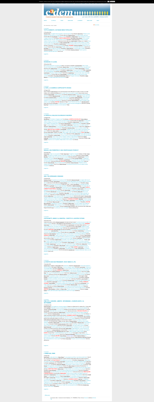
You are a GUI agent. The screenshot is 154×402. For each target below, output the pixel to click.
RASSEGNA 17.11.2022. (50, 62)
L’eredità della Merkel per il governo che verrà (63, 332)
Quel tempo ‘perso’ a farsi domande (54, 184)
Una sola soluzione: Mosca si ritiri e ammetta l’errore (80, 67)
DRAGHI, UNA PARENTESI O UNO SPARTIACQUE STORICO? (61, 150)
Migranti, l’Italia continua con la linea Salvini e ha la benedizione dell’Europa (71, 233)
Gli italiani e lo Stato (62, 36)
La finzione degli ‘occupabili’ (79, 48)
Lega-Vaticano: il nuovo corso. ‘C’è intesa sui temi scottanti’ (72, 313)
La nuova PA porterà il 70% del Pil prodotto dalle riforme (62, 371)
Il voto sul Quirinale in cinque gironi (73, 235)
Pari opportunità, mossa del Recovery (55, 365)
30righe (45, 20)
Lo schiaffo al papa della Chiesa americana (56, 77)
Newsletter (99, 3)
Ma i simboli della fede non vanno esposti (52, 338)
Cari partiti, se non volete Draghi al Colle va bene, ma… (73, 239)
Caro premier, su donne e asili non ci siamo (74, 364)
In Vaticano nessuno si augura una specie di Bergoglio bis (70, 103)
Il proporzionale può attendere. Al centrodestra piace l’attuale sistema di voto (64, 138)
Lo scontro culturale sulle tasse (82, 35)
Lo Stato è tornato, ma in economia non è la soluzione (74, 368)
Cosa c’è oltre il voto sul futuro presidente (52, 236)
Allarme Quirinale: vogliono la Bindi (76, 331)
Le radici (64, 3)
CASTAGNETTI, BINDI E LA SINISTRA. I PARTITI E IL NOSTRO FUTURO (64, 218)
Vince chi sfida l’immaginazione (74, 182)
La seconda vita (60, 309)
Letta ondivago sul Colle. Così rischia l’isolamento (63, 196)
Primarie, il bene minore (48, 386)
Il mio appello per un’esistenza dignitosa (59, 306)
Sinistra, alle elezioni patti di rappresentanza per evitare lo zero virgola (61, 290)
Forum (87, 3)
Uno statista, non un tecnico (66, 360)
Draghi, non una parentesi (55, 153)
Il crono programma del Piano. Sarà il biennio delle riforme (75, 357)
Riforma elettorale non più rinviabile (68, 236)
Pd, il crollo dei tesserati (58, 45)
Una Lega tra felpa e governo (78, 325)
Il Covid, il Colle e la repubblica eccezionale (76, 274)
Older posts (47, 395)
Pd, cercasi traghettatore (49, 71)
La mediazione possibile (76, 123)
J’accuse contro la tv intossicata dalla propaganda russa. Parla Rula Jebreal (76, 135)
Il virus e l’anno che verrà (55, 224)
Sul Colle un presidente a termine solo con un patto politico (59, 278)
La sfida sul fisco (47, 364)
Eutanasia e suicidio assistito (78, 161)
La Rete (60, 3)
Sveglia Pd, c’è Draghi (73, 153)
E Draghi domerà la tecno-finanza (65, 230)
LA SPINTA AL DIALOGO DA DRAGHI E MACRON (58, 115)
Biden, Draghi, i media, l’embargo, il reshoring (71, 132)
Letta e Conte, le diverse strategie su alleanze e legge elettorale (65, 136)
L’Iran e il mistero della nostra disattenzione (66, 68)
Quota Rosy (66, 265)
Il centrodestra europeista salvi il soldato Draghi (65, 283)
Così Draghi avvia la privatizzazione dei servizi (74, 286)
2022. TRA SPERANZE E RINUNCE (53, 176)
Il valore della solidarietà (66, 188)
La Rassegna (80, 20)
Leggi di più (113, 1)
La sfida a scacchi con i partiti (67, 380)
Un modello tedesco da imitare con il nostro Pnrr (53, 379)
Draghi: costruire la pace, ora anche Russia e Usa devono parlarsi (57, 120)
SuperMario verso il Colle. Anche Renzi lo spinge (65, 244)
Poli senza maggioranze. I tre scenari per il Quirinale (71, 271)
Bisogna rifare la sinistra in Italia (78, 223)
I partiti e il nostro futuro (59, 235)
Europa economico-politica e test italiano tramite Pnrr (77, 373)
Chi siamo (55, 3)
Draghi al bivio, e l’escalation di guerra (80, 124)
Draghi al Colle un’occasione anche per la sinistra (58, 156)
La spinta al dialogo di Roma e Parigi (54, 124)
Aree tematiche (78, 3)
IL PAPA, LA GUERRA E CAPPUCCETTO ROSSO (57, 88)
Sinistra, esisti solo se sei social (73, 289)
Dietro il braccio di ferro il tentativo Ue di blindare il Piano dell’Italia (69, 374)
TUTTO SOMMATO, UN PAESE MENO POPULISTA (58, 30)
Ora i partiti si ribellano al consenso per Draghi (63, 238)
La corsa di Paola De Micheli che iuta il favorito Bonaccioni (77, 43)
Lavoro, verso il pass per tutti (65, 322)
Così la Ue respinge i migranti (69, 267)
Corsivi (61, 20)
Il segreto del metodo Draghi (64, 246)
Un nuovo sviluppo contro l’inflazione (82, 203)
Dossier (83, 3)
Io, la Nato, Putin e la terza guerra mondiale (69, 93)
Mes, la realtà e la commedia (54, 48)
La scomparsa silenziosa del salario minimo (81, 367)
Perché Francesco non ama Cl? (74, 101)
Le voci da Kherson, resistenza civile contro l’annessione (68, 126)
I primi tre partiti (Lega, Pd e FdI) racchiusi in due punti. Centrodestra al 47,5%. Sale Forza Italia (70, 326)
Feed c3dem (97, 24)
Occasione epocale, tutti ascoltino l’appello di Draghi (76, 361)
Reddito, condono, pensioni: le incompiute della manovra (73, 46)
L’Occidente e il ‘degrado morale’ (56, 119)
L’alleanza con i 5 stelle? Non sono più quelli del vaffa (66, 384)
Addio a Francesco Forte (59, 204)
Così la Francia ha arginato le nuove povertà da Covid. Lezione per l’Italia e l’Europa (69, 287)
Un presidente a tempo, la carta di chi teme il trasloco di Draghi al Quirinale (64, 275)
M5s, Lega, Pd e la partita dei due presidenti (55, 272)
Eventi (98, 20)
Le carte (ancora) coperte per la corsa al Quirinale (79, 270)
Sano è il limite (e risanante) (83, 227)
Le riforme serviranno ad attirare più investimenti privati (67, 370)
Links (91, 3)
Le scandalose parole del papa (63, 97)
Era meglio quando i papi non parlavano (68, 96)
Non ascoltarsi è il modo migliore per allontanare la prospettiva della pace (73, 130)
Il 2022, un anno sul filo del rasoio (82, 232)
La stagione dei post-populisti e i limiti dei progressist (61, 33)
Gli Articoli (53, 20)
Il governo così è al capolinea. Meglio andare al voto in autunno (60, 139)
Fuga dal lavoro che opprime (56, 203)
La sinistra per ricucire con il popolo (61, 207)
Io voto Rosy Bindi (67, 158)
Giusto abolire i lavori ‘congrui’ (59, 49)
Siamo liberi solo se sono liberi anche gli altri (58, 310)
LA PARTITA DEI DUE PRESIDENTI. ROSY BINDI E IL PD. (60, 262)
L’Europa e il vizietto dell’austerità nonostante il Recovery (67, 377)
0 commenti (46, 28)
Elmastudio (86, 397)
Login (108, 3)
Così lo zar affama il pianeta (80, 127)
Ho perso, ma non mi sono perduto (78, 338)
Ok (108, 1)
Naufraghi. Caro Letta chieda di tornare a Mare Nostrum (79, 383)
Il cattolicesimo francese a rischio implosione (57, 104)
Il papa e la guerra (58, 94)
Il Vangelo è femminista (74, 75)
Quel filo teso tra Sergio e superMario (64, 191)
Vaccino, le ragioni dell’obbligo (60, 185)
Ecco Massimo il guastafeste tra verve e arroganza (70, 201)
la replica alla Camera (53, 357)
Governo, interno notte (77, 70)
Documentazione (70, 3)
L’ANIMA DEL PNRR (49, 353)
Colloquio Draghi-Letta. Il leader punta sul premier (53, 197)
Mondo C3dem (89, 20)
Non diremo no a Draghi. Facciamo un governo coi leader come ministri (62, 155)
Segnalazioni (70, 20)
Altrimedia (94, 397)
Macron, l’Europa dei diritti (60, 162)
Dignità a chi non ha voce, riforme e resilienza (53, 198)
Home (51, 3)
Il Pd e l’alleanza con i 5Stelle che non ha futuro (76, 71)
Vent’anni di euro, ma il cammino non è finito (70, 187)
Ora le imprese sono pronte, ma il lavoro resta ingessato (74, 362)
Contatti (104, 3)
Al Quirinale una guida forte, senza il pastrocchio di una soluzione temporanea (63, 277)
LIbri (94, 3)
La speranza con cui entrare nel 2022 (59, 179)
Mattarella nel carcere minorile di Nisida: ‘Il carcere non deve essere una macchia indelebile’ (69, 307)
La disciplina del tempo (84, 184)
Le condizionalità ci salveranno (53, 376)
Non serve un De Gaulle (69, 318)
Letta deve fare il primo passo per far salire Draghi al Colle (77, 194)
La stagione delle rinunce (85, 179)
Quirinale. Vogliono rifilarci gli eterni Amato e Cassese (68, 281)
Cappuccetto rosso (86, 96)
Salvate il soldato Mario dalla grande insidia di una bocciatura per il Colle (60, 241)
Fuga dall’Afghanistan (70, 248)
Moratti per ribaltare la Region (56, 72)
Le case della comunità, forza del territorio (79, 376)
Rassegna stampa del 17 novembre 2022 (53, 65)
